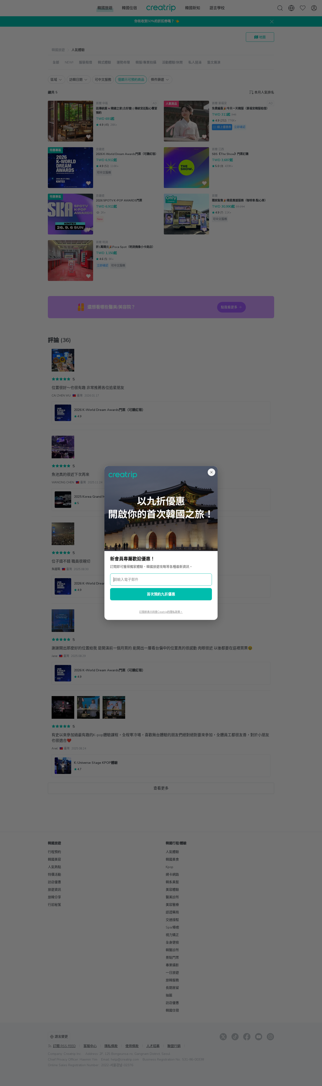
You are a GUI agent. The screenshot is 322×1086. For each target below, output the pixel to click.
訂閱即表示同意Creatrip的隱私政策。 (161, 612)
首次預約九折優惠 (161, 594)
